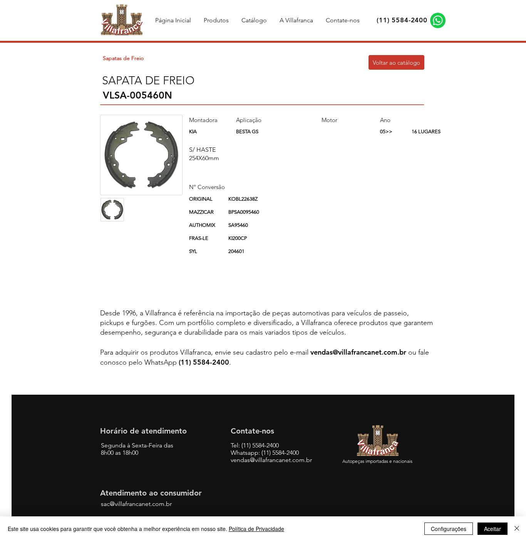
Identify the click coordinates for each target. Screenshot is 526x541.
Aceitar (492, 529)
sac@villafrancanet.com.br (136, 504)
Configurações (448, 529)
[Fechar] (516, 529)
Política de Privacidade (256, 529)
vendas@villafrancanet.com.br (358, 352)
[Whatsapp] (438, 20)
